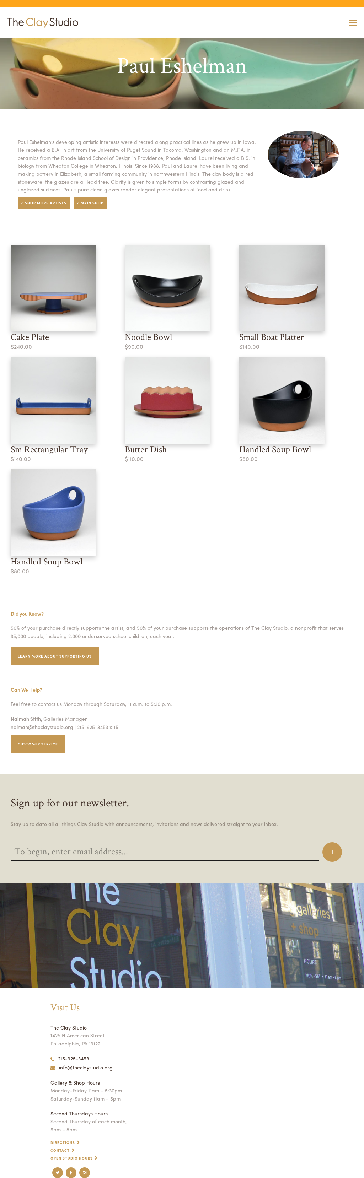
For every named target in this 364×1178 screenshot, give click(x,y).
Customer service (38, 743)
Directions (62, 1142)
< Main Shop (90, 202)
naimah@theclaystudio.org (42, 726)
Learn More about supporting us (55, 656)
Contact (60, 1150)
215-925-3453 (73, 1058)
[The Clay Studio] (41, 23)
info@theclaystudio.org (86, 1067)
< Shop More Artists (43, 202)
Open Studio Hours (71, 1158)
